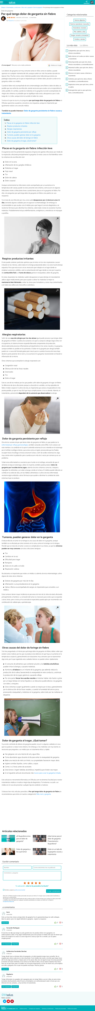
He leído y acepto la (15, 890)
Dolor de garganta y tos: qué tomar (23, 850)
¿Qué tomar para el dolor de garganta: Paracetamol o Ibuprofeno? (55, 840)
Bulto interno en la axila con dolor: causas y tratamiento (81, 57)
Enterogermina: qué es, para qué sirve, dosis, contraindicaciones (79, 91)
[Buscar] (92, 2)
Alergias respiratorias (14, 129)
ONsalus (3, 8)
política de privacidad (20, 890)
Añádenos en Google (55, 65)
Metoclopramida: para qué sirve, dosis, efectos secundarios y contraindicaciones (80, 63)
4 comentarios (32, 17)
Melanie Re (11, 21)
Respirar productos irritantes (17, 126)
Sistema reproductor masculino (79, 24)
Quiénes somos (23, 1008)
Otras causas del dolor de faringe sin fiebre (22, 137)
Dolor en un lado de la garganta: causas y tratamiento (55, 852)
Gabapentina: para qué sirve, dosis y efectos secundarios (79, 51)
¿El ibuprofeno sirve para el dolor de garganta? (23, 839)
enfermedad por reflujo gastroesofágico (15, 445)
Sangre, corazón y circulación (79, 35)
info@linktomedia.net (8, 902)
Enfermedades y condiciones (13, 8)
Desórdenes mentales (79, 28)
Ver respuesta (6, 944)
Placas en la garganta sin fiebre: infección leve (23, 123)
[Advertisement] (32, 812)
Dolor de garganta (37, 8)
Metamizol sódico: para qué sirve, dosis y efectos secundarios (80, 68)
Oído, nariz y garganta (26, 8)
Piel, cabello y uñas (79, 31)
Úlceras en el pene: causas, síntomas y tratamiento (80, 74)
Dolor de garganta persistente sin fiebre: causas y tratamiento (32, 112)
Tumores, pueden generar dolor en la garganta (23, 135)
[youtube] (8, 1001)
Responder (5, 923)
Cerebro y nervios (79, 39)
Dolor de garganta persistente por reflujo (21, 132)
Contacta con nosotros (34, 1008)
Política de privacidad (60, 1008)
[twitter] (4, 1001)
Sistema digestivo (79, 20)
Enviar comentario (53, 891)
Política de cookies (72, 1008)
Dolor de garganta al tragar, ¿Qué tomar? (21, 140)
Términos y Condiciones (47, 1008)
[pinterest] (12, 1001)
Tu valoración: (20, 886)
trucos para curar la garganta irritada (47, 773)
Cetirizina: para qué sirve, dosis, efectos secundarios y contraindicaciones (80, 80)
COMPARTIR (86, 3)
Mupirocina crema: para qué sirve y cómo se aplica (80, 85)
